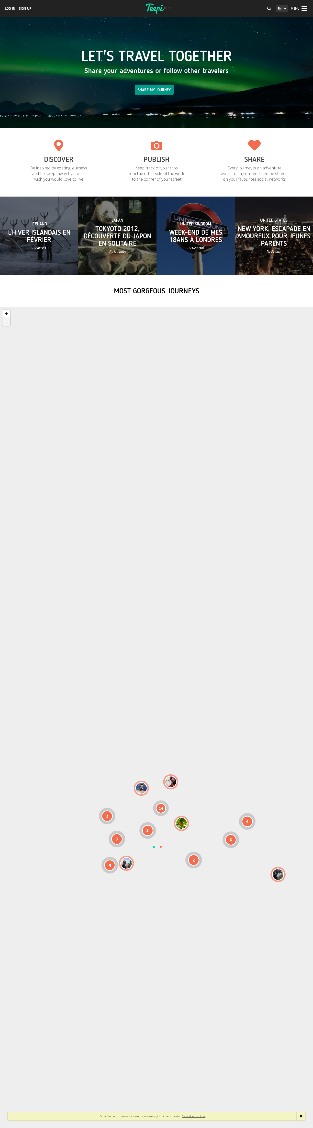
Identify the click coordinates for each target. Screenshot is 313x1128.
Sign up (25, 8)
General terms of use (193, 1116)
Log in (10, 8)
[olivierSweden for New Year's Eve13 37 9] (171, 782)
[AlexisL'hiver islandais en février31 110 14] (141, 788)
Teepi (156, 8)
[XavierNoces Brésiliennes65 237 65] (126, 863)
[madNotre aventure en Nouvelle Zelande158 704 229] (278, 874)
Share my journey (154, 90)
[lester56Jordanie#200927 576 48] (181, 823)
